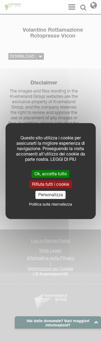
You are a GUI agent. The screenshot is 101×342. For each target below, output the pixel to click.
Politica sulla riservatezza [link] (50, 204)
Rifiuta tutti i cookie (50, 184)
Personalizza (50, 195)
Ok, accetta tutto (50, 173)
